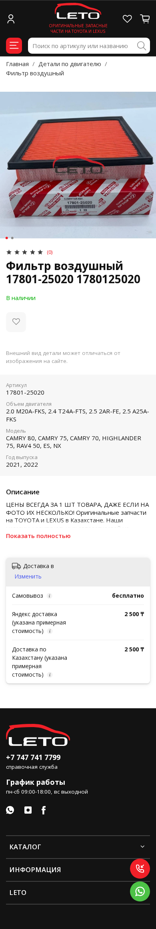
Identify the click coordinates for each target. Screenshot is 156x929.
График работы (35, 782)
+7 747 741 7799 (33, 757)
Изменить (28, 576)
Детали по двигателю (69, 64)
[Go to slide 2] (12, 238)
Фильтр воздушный (35, 73)
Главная (17, 64)
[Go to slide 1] (7, 238)
